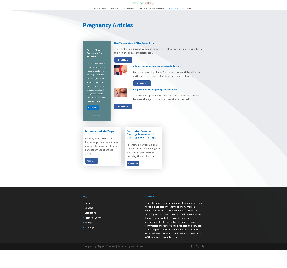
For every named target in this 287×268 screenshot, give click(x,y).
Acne (96, 8)
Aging (104, 8)
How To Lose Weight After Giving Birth (134, 43)
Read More (92, 107)
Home (88, 202)
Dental (113, 8)
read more (123, 60)
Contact (89, 207)
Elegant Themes (106, 246)
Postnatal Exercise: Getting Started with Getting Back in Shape (141, 134)
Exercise (141, 8)
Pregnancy (172, 8)
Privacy (88, 222)
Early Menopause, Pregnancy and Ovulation (155, 89)
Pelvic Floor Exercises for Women (94, 53)
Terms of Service (94, 217)
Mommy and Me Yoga (99, 131)
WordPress (137, 246)
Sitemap (89, 227)
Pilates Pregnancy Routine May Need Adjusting (157, 66)
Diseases (131, 8)
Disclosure (90, 212)
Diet (121, 8)
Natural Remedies (156, 8)
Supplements (185, 8)
